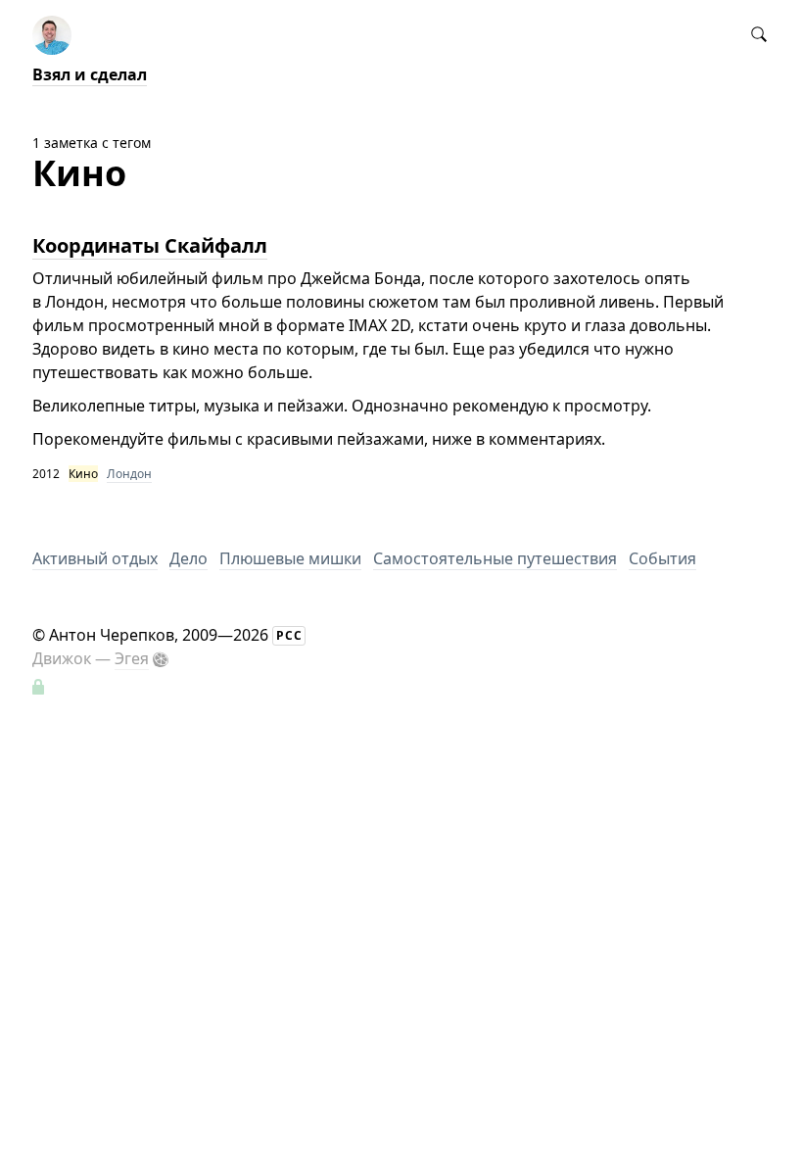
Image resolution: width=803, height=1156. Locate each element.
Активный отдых (95, 558)
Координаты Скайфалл (149, 245)
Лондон (129, 473)
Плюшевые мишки (290, 558)
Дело (188, 558)
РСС (289, 635)
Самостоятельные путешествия (495, 558)
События (662, 558)
